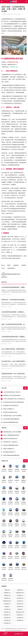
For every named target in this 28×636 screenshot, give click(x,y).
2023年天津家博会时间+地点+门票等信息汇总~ (14, 398)
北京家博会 (20, 601)
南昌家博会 (20, 614)
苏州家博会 (7, 623)
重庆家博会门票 (20, 612)
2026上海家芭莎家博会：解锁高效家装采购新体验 (14, 349)
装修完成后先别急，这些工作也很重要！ (12, 415)
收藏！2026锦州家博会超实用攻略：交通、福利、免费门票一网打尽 (14, 324)
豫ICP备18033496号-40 (17, 630)
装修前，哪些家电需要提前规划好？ (11, 435)
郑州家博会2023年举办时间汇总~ (11, 405)
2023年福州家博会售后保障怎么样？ (11, 274)
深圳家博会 (20, 620)
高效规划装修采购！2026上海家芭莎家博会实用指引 (14, 373)
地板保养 (7, 606)
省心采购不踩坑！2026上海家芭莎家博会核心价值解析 (14, 361)
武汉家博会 (7, 617)
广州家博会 (7, 609)
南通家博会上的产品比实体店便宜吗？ (12, 395)
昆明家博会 (7, 595)
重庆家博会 (7, 614)
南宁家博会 (7, 612)
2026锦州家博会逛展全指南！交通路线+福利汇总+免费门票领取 (14, 336)
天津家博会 (20, 595)
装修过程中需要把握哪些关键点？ (11, 422)
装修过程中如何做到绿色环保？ (10, 412)
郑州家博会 (20, 603)
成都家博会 (7, 592)
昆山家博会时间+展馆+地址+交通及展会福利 (13, 402)
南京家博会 (20, 598)
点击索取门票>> (14, 67)
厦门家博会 (7, 620)
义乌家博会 (20, 617)
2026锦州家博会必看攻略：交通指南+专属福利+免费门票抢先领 (14, 312)
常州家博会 (7, 598)
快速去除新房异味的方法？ (9, 452)
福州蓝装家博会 (11, 268)
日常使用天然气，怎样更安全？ (10, 442)
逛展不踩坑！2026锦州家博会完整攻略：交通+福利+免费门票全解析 (14, 299)
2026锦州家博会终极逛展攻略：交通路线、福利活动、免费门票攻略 (14, 287)
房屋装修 (20, 609)
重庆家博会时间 (7, 601)
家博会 (8, 265)
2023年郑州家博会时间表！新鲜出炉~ (12, 392)
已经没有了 (4, 277)
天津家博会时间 (20, 592)
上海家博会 (20, 590)
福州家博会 (4, 14)
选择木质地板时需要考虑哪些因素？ (11, 419)
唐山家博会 (20, 606)
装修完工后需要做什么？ (9, 408)
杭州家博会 (7, 603)
